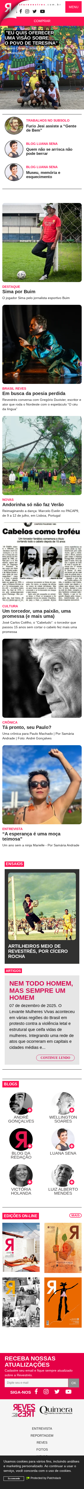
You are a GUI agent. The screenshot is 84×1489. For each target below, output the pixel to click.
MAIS (75, 1215)
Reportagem (42, 1435)
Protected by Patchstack (46, 1478)
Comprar (42, 21)
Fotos (42, 1449)
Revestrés (35, 4)
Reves (42, 1442)
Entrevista (42, 1428)
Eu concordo (14, 1478)
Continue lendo (55, 1058)
